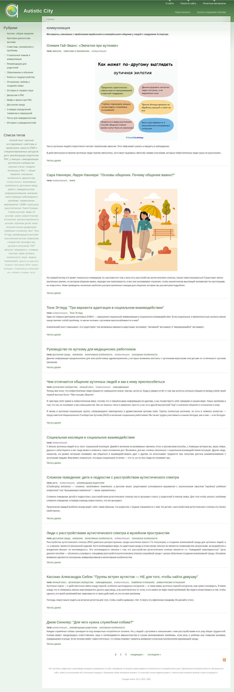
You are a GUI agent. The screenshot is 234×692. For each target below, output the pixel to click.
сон (8, 272)
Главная (50, 19)
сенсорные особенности (144, 354)
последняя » (154, 654)
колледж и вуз (28, 242)
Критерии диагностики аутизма (18, 40)
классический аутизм (15, 238)
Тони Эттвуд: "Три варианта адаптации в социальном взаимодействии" (105, 307)
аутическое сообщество (21, 163)
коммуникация (14, 182)
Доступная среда (16, 104)
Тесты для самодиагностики (21, 118)
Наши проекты (182, 12)
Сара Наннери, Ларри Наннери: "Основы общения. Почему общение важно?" (111, 175)
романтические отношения (171, 582)
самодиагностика (26, 189)
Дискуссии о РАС (15, 95)
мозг (30, 231)
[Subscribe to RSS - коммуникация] (224, 660)
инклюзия (32, 193)
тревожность (20, 250)
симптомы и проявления (76, 51)
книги (35, 223)
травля (34, 265)
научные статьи (16, 167)
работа (12, 189)
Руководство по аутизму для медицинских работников (91, 349)
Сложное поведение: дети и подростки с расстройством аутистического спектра (113, 477)
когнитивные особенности (98, 354)
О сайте (170, 3)
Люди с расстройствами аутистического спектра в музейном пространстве (108, 533)
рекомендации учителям (25, 235)
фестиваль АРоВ (22, 265)
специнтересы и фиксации (26, 269)
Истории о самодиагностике (21, 123)
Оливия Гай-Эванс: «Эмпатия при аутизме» (82, 45)
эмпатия (8, 250)
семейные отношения (15, 231)
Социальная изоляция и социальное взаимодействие (91, 437)
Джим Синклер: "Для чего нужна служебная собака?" (90, 622)
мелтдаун (8, 269)
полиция (25, 272)
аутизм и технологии (18, 246)
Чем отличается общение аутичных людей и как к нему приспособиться (106, 382)
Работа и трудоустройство (21, 77)
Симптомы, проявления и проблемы (20, 49)
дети (6, 155)
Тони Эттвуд (76, 313)
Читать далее (54, 160)
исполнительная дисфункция (21, 227)
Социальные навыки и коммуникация (18, 57)
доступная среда (28, 185)
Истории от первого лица (20, 90)
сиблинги (16, 272)
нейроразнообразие (15, 193)
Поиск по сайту (188, 3)
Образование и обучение (20, 72)
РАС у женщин (12, 159)
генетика (13, 253)
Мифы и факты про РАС (19, 100)
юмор (21, 253)
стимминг (33, 250)
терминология (27, 200)
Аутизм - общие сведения (20, 33)
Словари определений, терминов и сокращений (19, 111)
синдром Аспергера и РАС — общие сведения (21, 171)
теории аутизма (16, 212)
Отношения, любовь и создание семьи (18, 84)
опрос (24, 257)
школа (18, 216)
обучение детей (22, 223)
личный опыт (16, 140)
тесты (32, 272)
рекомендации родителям (24, 155)
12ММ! (22, 204)
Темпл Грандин (30, 208)
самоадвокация (29, 159)
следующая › (137, 654)
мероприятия (11, 204)
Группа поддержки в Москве (211, 12)
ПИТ (32, 246)
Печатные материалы (214, 3)
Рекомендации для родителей (17, 66)
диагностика (28, 178)
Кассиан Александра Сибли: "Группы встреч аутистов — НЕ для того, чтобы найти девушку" (122, 577)
